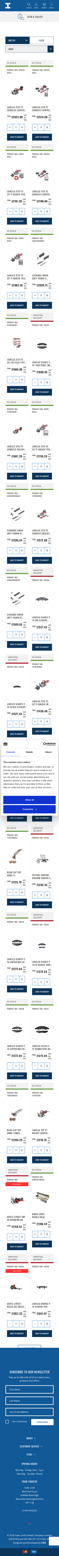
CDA (43, 1542)
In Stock (11, 63)
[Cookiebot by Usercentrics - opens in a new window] (43, 744)
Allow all (29, 800)
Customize (27, 809)
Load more (29, 1348)
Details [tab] (29, 752)
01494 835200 (29, 1510)
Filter (41, 40)
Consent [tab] (10, 752)
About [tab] (48, 752)
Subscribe (42, 1422)
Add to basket (17, 137)
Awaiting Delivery (38, 316)
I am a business (19, 1421)
